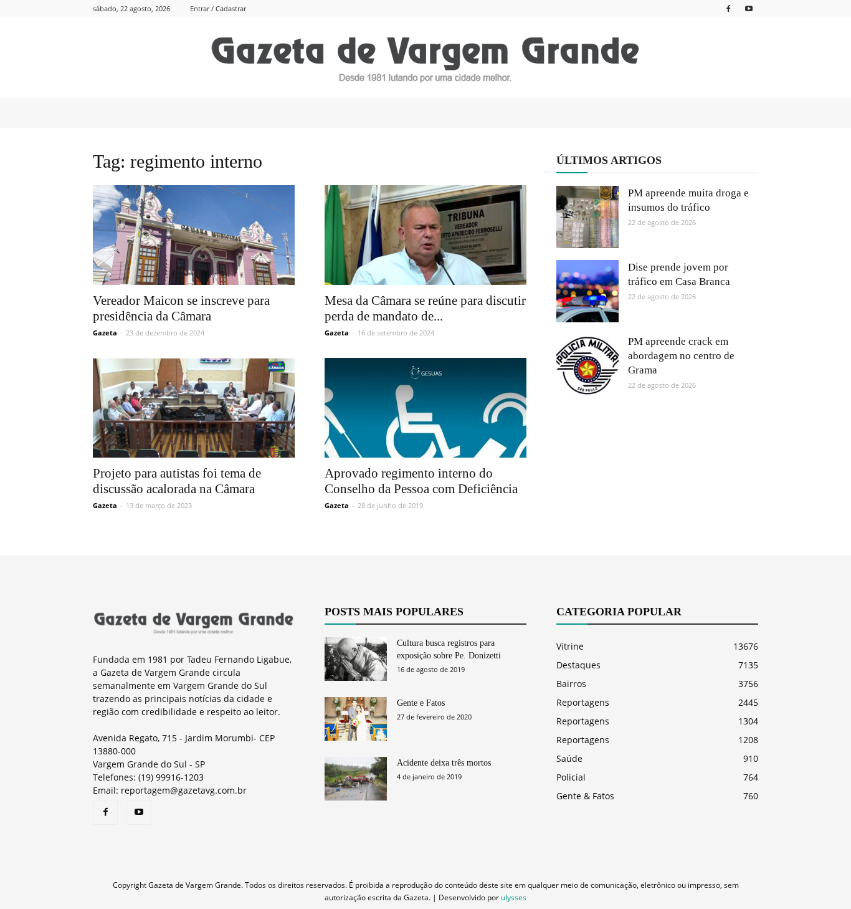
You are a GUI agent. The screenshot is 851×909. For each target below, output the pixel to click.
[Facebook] (728, 8)
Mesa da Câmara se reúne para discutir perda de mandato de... (425, 308)
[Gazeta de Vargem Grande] (425, 58)
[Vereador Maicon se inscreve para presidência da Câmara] (194, 235)
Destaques (578, 665)
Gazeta (105, 332)
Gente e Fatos (421, 703)
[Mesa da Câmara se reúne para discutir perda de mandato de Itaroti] (425, 235)
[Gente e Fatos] (356, 719)
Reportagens (582, 702)
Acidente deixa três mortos (444, 762)
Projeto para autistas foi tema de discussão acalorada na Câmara (177, 481)
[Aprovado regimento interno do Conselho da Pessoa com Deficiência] (425, 408)
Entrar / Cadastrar (218, 8)
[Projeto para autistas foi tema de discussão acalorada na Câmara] (194, 408)
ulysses (513, 897)
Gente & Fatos (585, 796)
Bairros (571, 684)
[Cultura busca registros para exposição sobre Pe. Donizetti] (356, 659)
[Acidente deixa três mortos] (356, 779)
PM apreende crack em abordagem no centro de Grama (681, 355)
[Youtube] (748, 8)
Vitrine (570, 646)
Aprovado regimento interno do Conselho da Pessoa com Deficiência (421, 481)
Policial (571, 777)
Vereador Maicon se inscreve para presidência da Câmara (181, 308)
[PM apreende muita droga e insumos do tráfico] (587, 217)
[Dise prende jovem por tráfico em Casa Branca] (587, 291)
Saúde (569, 758)
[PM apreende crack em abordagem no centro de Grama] (587, 365)
